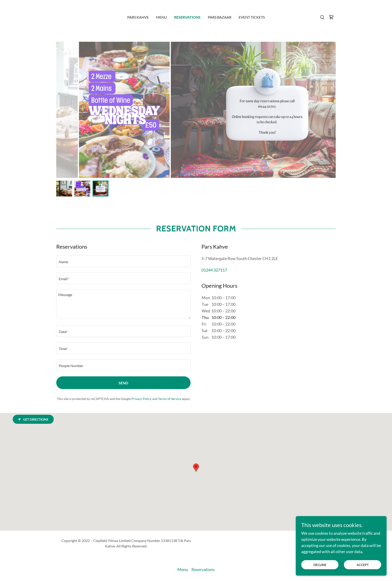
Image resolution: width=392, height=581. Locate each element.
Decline (320, 565)
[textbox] (123, 261)
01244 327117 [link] (214, 269)
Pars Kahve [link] (138, 17)
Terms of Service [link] (169, 399)
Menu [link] (161, 17)
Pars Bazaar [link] (219, 17)
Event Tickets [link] (252, 17)
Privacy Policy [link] (141, 399)
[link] (331, 17)
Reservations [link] (187, 17)
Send (123, 383)
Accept (363, 565)
